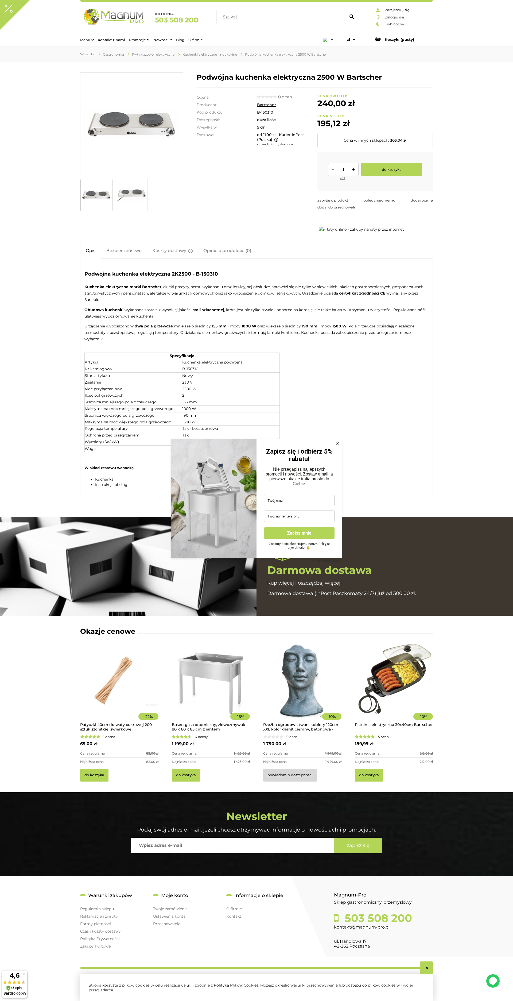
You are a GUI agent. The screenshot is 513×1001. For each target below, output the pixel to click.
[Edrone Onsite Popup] (256, 500)
